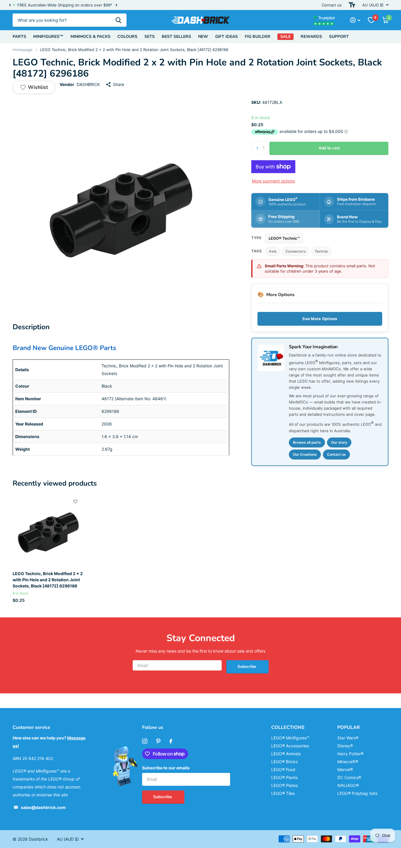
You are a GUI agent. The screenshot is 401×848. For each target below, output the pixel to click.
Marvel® (345, 769)
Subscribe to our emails (166, 767)
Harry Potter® (350, 753)
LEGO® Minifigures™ (290, 737)
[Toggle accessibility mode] (352, 5)
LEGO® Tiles (283, 793)
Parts (19, 36)
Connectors (295, 251)
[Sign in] (355, 20)
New (203, 36)
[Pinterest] (158, 741)
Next (116, 5)
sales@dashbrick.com (43, 807)
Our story (339, 442)
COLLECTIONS (287, 727)
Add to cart (329, 148)
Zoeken (118, 20)
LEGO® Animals (286, 753)
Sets (149, 36)
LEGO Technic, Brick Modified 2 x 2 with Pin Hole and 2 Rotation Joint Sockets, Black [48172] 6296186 (48, 580)
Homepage (23, 49)
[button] (10, 5)
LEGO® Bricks (284, 761)
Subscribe (247, 666)
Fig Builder (257, 36)
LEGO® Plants (284, 777)
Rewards (311, 36)
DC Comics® (349, 777)
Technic (321, 251)
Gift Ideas (226, 36)
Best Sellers (176, 36)
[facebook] (170, 741)
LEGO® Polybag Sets (357, 793)
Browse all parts (307, 442)
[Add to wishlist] (75, 501)
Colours (127, 36)
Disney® (345, 745)
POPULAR (348, 727)
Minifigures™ (48, 36)
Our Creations (305, 454)
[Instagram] (144, 741)
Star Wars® (347, 737)
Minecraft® (347, 761)
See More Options (319, 318)
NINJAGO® (348, 785)
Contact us (332, 5)
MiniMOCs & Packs (90, 36)
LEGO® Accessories (290, 745)
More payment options (273, 180)
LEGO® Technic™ (284, 238)
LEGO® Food (283, 769)
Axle (273, 251)
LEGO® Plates (284, 785)
